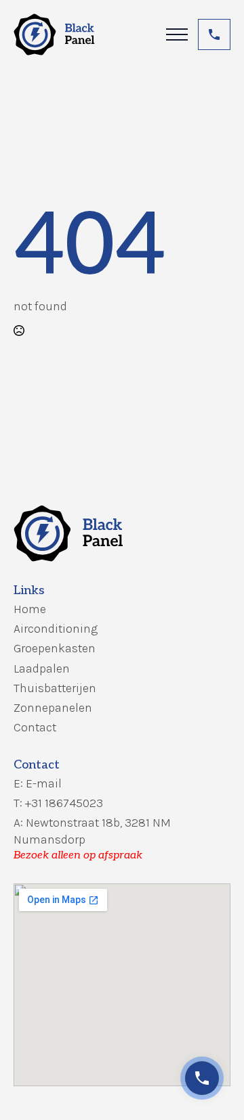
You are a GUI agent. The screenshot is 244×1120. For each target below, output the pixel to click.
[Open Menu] (177, 34)
